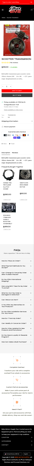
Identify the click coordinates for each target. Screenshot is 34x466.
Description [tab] (6, 152)
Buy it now (17, 95)
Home (3, 17)
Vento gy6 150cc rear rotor (24, 185)
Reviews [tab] (15, 152)
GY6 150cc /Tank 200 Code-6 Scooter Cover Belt (7, 219)
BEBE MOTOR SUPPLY (22, 457)
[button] (6, 62)
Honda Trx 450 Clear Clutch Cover (7, 186)
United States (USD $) (13, 454)
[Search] (31, 2)
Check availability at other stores (13, 110)
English (26, 454)
